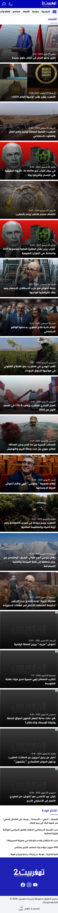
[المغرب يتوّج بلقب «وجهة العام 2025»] (29, 83)
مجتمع (16, 11)
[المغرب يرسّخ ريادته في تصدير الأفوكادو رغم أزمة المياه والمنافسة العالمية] (29, 513)
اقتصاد (26, 11)
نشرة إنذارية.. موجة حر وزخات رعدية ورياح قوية (34, 854)
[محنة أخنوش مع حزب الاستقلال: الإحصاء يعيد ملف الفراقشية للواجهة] (29, 278)
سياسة (35, 11)
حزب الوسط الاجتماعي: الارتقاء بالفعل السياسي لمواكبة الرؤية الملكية (30, 831)
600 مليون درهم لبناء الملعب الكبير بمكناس (36, 847)
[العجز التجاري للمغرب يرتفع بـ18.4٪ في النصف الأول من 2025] (29, 395)
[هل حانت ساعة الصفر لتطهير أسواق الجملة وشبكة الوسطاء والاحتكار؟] (29, 708)
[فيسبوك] (22, 884)
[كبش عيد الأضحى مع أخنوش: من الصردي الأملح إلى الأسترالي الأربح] (29, 787)
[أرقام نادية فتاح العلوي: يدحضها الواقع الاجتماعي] (29, 317)
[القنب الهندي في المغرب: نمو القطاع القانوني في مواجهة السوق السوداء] (29, 356)
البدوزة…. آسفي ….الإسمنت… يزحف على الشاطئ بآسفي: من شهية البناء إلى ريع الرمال (30, 821)
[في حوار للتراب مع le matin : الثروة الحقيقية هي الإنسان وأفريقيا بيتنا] (29, 161)
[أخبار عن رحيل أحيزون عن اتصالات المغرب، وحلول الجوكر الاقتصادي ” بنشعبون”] (29, 747)
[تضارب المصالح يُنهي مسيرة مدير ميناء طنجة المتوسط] (29, 669)
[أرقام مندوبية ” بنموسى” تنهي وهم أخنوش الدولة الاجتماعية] (29, 474)
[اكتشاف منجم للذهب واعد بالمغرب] (29, 200)
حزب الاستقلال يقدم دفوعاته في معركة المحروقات (32, 840)
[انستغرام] (29, 884)
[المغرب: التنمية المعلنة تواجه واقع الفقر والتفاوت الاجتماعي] (29, 122)
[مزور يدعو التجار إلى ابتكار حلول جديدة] (29, 43)
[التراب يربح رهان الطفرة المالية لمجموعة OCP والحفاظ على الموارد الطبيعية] (29, 239)
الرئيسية (45, 11)
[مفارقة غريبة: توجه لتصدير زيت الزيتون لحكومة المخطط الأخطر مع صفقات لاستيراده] (29, 591)
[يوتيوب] (35, 884)
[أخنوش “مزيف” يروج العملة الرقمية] (29, 630)
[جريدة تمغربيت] (49, 4)
